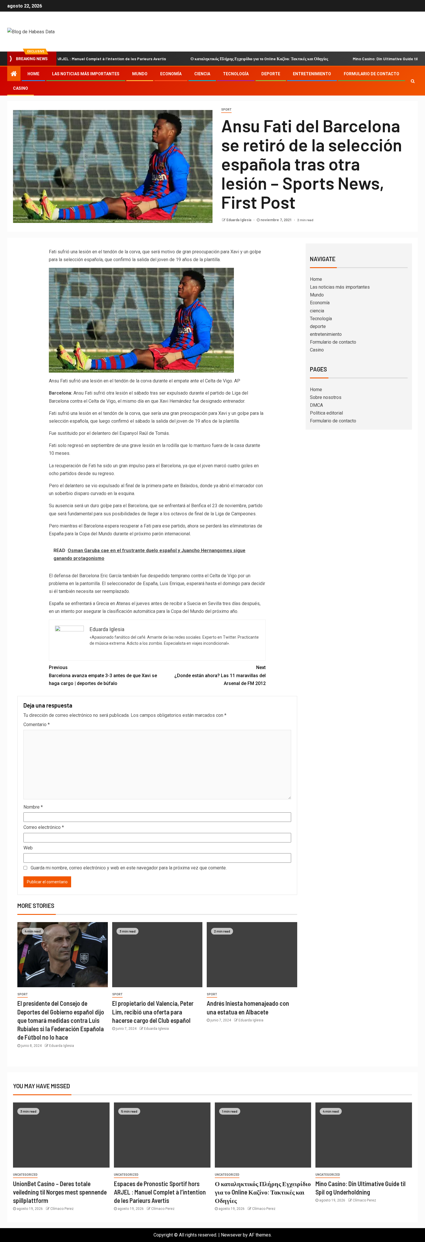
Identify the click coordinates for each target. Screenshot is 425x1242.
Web (28, 848)
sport (226, 109)
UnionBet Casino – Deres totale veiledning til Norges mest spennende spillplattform (60, 1192)
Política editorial (326, 413)
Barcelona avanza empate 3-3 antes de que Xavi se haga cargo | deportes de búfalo (103, 675)
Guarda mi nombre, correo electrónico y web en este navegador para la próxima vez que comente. (129, 868)
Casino (20, 88)
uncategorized (25, 1174)
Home (33, 74)
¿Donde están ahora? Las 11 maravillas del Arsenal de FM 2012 (220, 675)
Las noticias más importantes (85, 74)
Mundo (139, 74)
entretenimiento (312, 74)
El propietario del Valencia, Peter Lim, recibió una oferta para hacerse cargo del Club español (152, 1011)
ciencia (202, 74)
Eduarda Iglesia (239, 220)
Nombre (33, 807)
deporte (270, 74)
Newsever (231, 1235)
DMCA (316, 405)
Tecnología (236, 74)
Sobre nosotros (325, 397)
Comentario (36, 724)
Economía (171, 74)
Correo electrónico (43, 827)
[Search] (412, 81)
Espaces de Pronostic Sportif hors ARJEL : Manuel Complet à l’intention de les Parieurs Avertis (160, 1192)
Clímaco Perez (62, 1209)
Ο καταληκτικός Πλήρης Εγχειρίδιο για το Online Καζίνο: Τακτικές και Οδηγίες (230, 58)
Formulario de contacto (371, 74)
